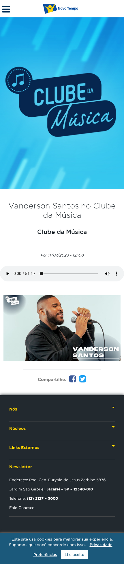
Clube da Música (62, 231)
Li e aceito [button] (74, 554)
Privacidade (101, 545)
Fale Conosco (21, 508)
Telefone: (33, 498)
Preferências (45, 554)
